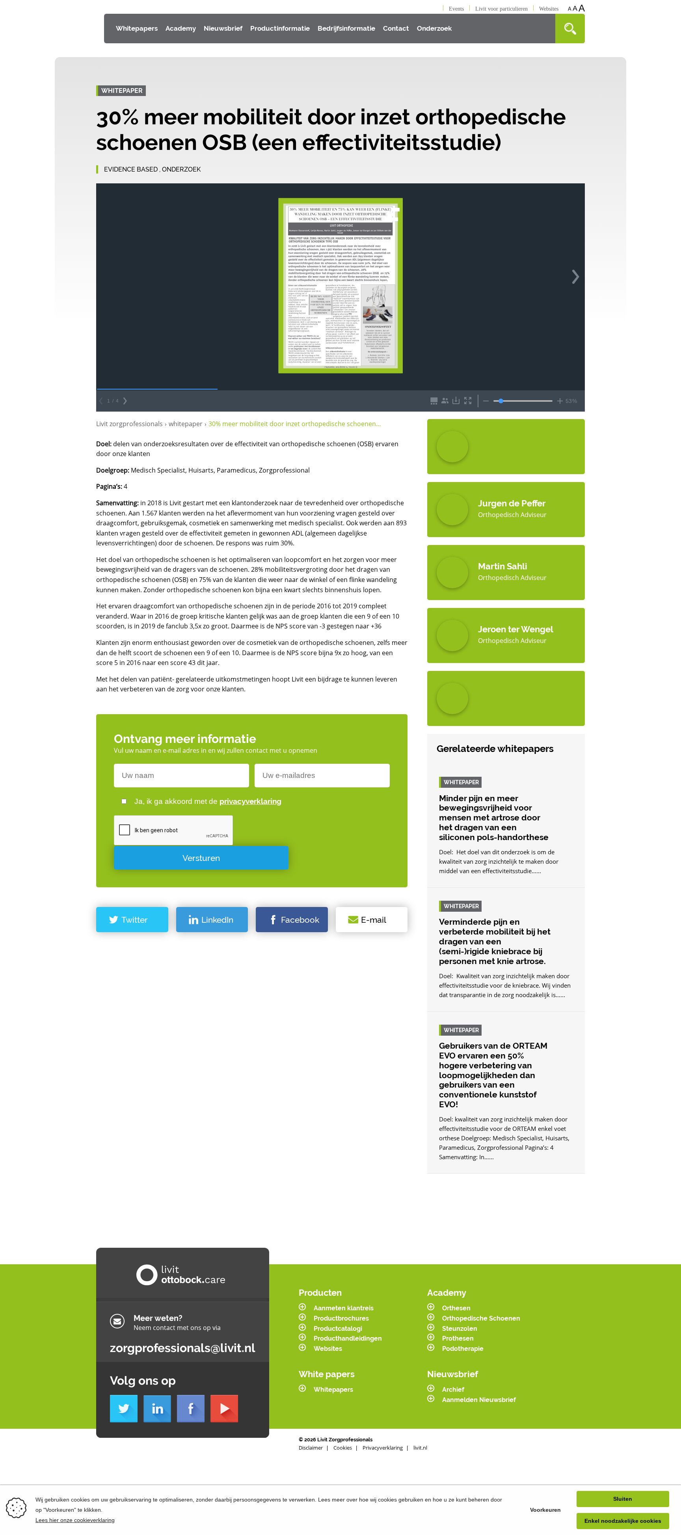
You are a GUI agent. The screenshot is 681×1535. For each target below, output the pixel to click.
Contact (396, 28)
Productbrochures (341, 1318)
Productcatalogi (338, 1328)
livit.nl (420, 1447)
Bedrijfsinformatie (346, 28)
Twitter (134, 920)
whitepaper (188, 423)
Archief (453, 1389)
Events (456, 9)
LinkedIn (217, 920)
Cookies (342, 1447)
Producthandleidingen (348, 1338)
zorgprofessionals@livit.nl (182, 1348)
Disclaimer (311, 1447)
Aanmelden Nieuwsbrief (479, 1400)
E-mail (373, 920)
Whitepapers (137, 28)
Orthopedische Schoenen (481, 1318)
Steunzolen (459, 1328)
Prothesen (458, 1338)
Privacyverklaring (383, 1447)
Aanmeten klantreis (344, 1308)
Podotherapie (463, 1348)
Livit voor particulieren (501, 9)
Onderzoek (434, 28)
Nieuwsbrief (223, 28)
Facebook (300, 920)
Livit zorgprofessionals (131, 423)
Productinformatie (280, 28)
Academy (181, 28)
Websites (548, 9)
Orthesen (456, 1308)
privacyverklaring (250, 801)
